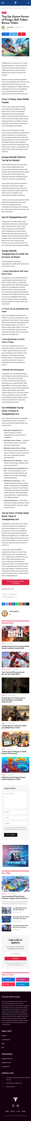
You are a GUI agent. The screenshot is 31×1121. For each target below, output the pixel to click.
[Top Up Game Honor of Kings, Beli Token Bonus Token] (15, 47)
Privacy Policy (14, 965)
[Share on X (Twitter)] (13, 34)
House (24, 1111)
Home (7, 1111)
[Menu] (3, 3)
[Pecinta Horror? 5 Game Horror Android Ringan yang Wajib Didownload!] (15, 685)
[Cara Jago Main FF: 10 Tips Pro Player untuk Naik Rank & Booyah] (6, 919)
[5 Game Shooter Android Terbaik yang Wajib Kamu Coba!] (15, 713)
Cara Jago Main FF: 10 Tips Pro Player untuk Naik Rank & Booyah (21, 918)
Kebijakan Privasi (6, 1062)
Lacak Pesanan (6, 1039)
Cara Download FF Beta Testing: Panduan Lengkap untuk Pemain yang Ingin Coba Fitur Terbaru (15, 898)
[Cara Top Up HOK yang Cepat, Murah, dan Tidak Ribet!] (15, 659)
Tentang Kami (5, 1066)
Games (4, 12)
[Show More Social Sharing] (27, 34)
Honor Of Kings (12, 594)
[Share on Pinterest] (22, 34)
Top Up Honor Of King (8, 597)
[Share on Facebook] (5, 34)
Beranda (4, 8)
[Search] (28, 3)
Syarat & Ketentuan (7, 1058)
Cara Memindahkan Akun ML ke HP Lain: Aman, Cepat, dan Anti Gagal (20, 927)
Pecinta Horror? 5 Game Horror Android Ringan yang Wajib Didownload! (13, 700)
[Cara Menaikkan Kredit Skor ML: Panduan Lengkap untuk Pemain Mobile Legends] (6, 910)
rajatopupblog (10, 27)
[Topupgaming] (15, 3)
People (12, 1111)
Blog (3, 1047)
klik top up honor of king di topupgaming (15, 582)
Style (18, 1111)
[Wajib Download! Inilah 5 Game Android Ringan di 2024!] (15, 765)
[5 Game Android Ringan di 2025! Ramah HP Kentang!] (15, 739)
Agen (3, 1043)
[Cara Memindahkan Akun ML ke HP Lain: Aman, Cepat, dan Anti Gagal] (6, 928)
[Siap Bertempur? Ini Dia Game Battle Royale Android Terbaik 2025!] (15, 634)
